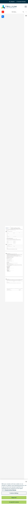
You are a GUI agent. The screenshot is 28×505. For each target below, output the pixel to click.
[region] (14, 492)
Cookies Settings (14, 493)
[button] (21, 2)
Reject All (14, 497)
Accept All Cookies (14, 502)
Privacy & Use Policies (10, 490)
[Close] (26, 481)
